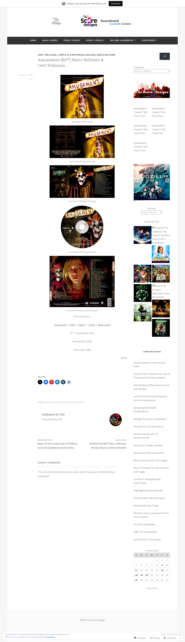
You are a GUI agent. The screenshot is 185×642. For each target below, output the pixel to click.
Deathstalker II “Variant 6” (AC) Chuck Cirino (159, 112)
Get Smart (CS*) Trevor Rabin (147, 539)
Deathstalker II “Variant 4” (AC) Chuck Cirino (159, 129)
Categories (139, 67)
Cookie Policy (50, 637)
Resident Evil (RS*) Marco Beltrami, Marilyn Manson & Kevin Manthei (108, 444)
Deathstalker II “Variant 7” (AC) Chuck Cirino (141, 112)
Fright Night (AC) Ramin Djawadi (148, 490)
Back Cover (104, 324)
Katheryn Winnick (76, 402)
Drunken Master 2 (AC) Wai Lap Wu (149, 498)
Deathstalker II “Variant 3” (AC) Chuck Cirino (141, 147)
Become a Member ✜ (121, 40)
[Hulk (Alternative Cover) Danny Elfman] (142, 293)
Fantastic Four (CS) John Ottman (149, 426)
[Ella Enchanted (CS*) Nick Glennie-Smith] (161, 254)
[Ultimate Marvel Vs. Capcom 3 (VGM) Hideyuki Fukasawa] (142, 274)
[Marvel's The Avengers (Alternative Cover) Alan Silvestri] (161, 291)
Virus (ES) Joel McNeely (144, 524)
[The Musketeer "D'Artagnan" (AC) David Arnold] (161, 309)
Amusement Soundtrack (56, 402)
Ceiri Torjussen (47, 54)
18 (136, 575)
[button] (167, 180)
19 (141, 575)
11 (136, 570)
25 (136, 580)
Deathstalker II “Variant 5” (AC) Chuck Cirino (141, 129)
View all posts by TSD (52, 419)
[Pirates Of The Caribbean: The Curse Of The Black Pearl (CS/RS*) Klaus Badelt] (161, 235)
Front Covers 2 (95, 40)
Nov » (155, 588)
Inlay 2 (81, 324)
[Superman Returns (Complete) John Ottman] (142, 235)
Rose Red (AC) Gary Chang (146, 505)
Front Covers (72, 40)
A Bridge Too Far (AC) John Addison (150, 419)
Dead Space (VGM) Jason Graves (149, 452)
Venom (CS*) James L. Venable (148, 445)
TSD (31, 79)
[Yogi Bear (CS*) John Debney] (161, 274)
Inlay (72, 324)
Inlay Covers (50, 40)
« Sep (148, 588)
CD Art (91, 324)
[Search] (165, 56)
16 (162, 570)
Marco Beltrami (106, 54)
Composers (148, 40)
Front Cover (60, 324)
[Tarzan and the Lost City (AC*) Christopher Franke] (161, 328)
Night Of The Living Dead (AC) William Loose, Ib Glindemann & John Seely (58, 444)
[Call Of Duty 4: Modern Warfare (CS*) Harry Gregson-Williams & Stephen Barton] (142, 313)
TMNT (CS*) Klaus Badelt (145, 531)
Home (33, 40)
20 (146, 575)
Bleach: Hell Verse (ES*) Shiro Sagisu (151, 460)
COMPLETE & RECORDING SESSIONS (77, 54)
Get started (115, 3)
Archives (152, 208)
